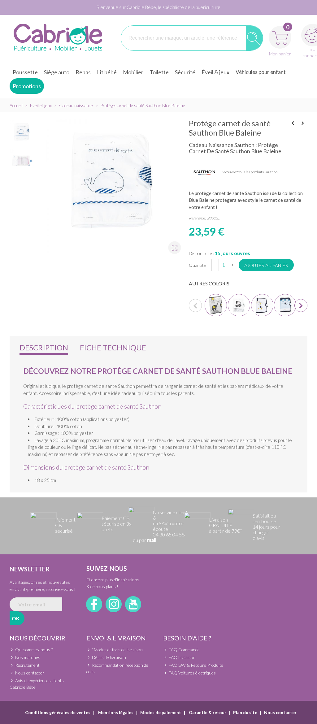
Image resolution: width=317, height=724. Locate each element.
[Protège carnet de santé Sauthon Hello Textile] (262, 305)
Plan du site (245, 712)
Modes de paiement (160, 712)
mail (151, 540)
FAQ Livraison (182, 657)
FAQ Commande (184, 649)
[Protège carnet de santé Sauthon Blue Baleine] (171, 244)
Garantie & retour (207, 712)
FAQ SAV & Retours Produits (196, 665)
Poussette (25, 72)
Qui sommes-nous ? (34, 649)
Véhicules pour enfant (261, 72)
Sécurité (185, 72)
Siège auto (56, 72)
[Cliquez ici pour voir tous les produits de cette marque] (204, 172)
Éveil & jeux (215, 72)
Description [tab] (44, 347)
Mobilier (133, 72)
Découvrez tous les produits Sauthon (249, 172)
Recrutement (27, 665)
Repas (83, 72)
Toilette (159, 72)
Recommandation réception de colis (117, 668)
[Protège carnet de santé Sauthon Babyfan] (302, 123)
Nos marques (27, 657)
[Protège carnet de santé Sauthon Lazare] (292, 123)
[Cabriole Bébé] (58, 38)
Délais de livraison (109, 657)
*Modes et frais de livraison (117, 649)
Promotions (27, 86)
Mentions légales (115, 712)
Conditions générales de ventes (57, 712)
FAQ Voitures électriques (192, 672)
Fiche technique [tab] (113, 347)
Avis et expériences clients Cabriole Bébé (37, 684)
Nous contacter (29, 672)
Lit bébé (107, 72)
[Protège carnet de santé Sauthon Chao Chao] (239, 305)
